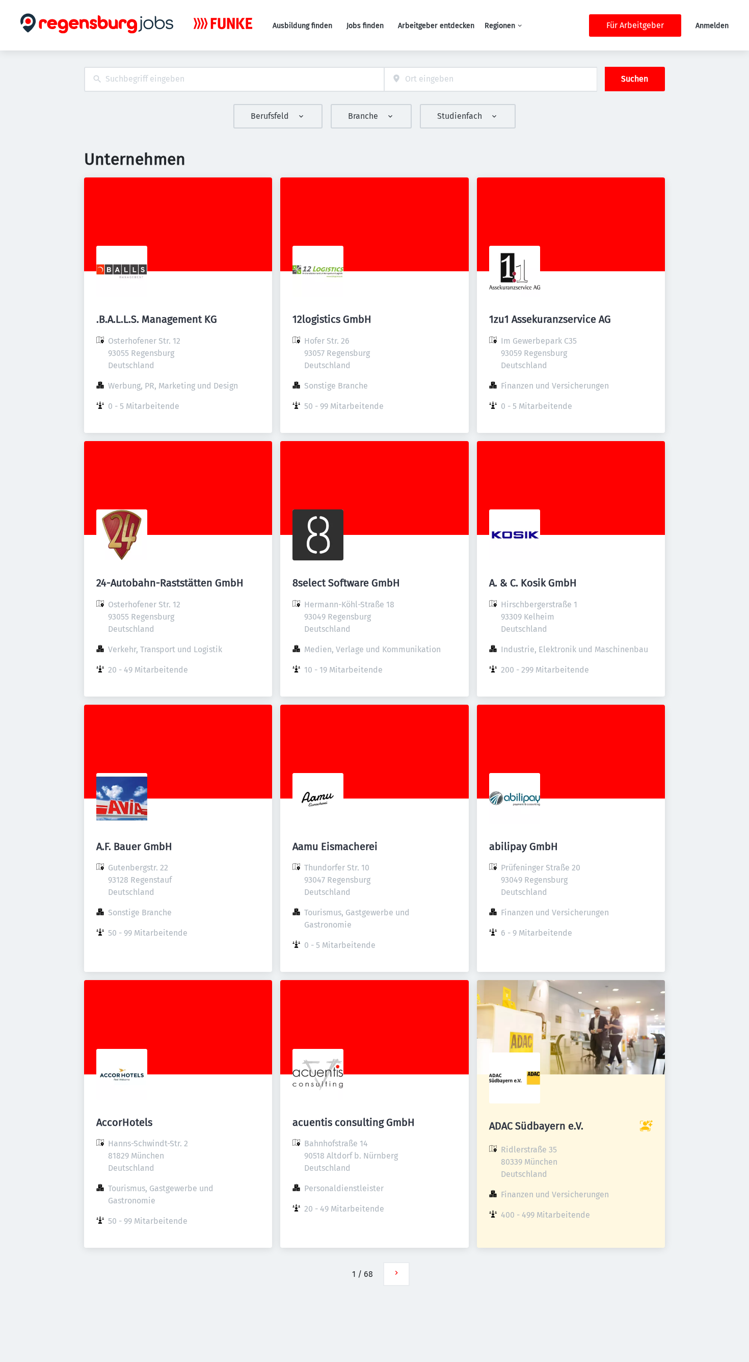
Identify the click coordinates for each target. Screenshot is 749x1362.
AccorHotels (124, 1122)
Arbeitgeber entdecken (436, 25)
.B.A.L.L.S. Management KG (156, 319)
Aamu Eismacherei (335, 846)
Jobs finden (365, 25)
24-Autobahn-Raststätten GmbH (170, 583)
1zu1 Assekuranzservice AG (550, 319)
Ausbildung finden (302, 25)
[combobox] (234, 79)
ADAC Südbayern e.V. (536, 1126)
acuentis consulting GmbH (353, 1122)
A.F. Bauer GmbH (134, 846)
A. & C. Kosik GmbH (533, 583)
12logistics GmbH (331, 319)
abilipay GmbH (523, 846)
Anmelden (712, 25)
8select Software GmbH (346, 583)
